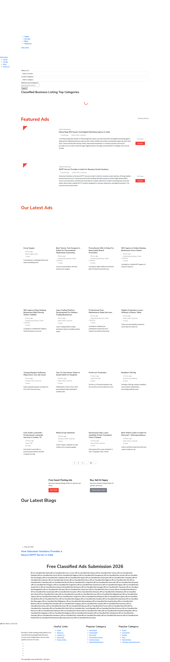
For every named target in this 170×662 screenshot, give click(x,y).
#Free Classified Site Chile (91, 610)
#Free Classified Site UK (120, 580)
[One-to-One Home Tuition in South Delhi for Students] (69, 354)
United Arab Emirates (65, 258)
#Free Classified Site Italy (56, 606)
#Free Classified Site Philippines (54, 601)
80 (91, 463)
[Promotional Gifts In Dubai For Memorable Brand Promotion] (101, 229)
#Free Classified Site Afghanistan (110, 594)
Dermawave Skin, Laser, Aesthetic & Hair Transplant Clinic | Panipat (100, 435)
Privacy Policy (62, 640)
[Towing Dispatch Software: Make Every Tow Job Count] (36, 354)
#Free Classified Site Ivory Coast (62, 573)
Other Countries (67, 320)
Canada (27, 381)
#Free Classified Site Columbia (121, 577)
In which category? (27, 76)
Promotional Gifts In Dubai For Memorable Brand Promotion (101, 250)
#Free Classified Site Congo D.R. (69, 596)
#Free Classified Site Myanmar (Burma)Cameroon (55, 618)
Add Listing (25, 47)
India (59, 320)
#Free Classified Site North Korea (109, 608)
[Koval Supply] (36, 229)
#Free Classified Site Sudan (47, 596)
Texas (27, 443)
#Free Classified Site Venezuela (97, 577)
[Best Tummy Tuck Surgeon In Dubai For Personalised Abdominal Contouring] (69, 229)
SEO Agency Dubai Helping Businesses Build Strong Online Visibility (35, 312)
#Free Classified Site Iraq (68, 594)
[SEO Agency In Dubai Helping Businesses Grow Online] (134, 229)
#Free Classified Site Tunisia (71, 615)
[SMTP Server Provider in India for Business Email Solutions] (38, 178)
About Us (27, 43)
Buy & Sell (101, 104)
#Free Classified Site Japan (114, 596)
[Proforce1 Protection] (101, 354)
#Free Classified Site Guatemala (42, 592)
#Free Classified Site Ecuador (66, 592)
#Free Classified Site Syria (47, 575)
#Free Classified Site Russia (76, 606)
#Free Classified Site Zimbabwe (111, 592)
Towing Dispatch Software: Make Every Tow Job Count (35, 373)
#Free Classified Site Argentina (65, 585)
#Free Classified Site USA (118, 606)
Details (140, 143)
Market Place (126, 640)
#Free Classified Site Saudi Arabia (105, 601)
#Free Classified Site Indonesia (114, 599)
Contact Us (61, 635)
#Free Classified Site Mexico (125, 589)
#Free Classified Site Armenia (85, 618)
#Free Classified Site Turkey (106, 573)
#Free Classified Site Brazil (59, 582)
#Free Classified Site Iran (87, 594)
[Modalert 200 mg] (134, 354)
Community (133, 104)
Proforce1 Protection (97, 372)
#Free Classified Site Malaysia (93, 596)
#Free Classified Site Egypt (112, 585)
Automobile (69, 104)
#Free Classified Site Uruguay (70, 603)
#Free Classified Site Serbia (59, 580)
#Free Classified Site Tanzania (114, 587)
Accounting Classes (96, 637)
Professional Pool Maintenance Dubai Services (100, 311)
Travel (124, 630)
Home (26, 36)
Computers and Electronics (131, 642)
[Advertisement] (59, 14)
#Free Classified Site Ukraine (54, 589)
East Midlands (132, 378)
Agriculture (36, 104)
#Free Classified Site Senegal (92, 587)
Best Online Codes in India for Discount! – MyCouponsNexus (133, 434)
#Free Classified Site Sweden (82, 613)
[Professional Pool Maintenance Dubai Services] (101, 291)
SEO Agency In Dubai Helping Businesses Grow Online (133, 249)
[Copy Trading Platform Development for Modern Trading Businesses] (69, 291)
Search (24, 88)
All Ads (27, 39)
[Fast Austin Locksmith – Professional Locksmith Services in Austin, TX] (36, 414)
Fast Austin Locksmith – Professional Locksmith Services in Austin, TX (33, 435)
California (93, 378)
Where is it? (25, 70)
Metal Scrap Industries (65, 433)
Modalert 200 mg (128, 372)
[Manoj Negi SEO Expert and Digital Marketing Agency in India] (38, 141)
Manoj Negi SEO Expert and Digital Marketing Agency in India (84, 132)
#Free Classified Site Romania (127, 582)
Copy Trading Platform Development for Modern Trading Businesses (67, 312)
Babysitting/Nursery (96, 642)
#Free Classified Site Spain (75, 577)
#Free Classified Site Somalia (48, 603)
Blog (26, 41)
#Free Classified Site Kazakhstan (91, 575)
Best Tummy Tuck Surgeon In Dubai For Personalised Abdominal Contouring (68, 250)
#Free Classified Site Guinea (51, 587)
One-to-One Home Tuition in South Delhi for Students (68, 373)
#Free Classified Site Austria (112, 615)
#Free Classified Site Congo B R (81, 582)
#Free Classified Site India (40, 573)
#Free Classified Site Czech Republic (83, 608)
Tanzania (61, 438)
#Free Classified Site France (98, 606)
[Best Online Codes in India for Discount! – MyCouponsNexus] (134, 414)
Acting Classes (94, 640)
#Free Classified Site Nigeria (100, 580)
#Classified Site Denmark (71, 587)
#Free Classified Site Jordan (114, 575)
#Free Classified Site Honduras (49, 615)
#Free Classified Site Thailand (53, 577)
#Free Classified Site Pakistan (49, 610)
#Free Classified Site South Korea (90, 585)
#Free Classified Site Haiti (59, 608)
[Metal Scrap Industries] (69, 414)
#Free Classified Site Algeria (68, 575)
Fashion (124, 635)
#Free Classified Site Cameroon (77, 589)
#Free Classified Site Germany (115, 603)
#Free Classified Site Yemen (71, 610)
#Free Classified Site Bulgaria (60, 613)
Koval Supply (29, 248)
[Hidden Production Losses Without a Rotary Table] (134, 291)
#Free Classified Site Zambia (91, 599)
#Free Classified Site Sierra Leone (102, 589)
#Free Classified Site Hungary (42, 585)
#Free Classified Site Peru (49, 599)
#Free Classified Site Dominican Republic (117, 610)
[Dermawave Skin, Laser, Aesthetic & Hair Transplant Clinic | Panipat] (101, 414)
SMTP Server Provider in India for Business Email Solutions (83, 169)
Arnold (125, 378)
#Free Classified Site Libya (79, 580)
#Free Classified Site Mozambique (79, 601)
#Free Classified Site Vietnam (88, 592)
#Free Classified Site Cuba (48, 594)
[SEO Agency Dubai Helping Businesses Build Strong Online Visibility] (36, 291)
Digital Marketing (65, 129)
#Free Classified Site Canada (92, 603)
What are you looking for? (30, 83)
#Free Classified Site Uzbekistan (106, 613)
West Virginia (29, 254)
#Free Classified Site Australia (105, 582)
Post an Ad (60, 637)
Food (123, 637)
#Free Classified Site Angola (70, 599)
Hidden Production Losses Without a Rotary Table (132, 311)
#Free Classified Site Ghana (85, 573)
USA (36, 254)
